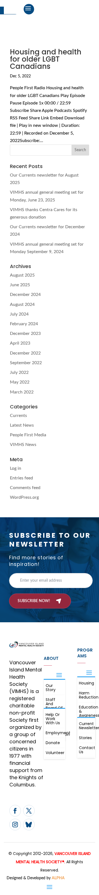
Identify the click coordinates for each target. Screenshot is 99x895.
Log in (15, 468)
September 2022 (26, 363)
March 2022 (22, 392)
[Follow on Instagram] (15, 824)
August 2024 (22, 304)
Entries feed (21, 478)
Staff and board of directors (54, 706)
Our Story (51, 687)
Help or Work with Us (53, 719)
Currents (18, 415)
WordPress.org (24, 497)
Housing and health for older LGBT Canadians (45, 59)
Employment (55, 733)
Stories (85, 738)
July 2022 (19, 372)
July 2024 (19, 314)
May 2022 (19, 382)
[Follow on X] (29, 811)
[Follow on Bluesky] (29, 824)
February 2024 (24, 324)
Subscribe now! (34, 601)
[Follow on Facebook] (15, 811)
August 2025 (22, 275)
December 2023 (25, 333)
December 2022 (25, 353)
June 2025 (20, 285)
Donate (53, 743)
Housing (86, 683)
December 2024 (25, 294)
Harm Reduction (86, 695)
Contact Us (86, 750)
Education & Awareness (86, 711)
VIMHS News (23, 444)
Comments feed (25, 487)
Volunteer (55, 752)
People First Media (28, 435)
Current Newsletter (86, 726)
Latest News (22, 425)
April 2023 (20, 343)
